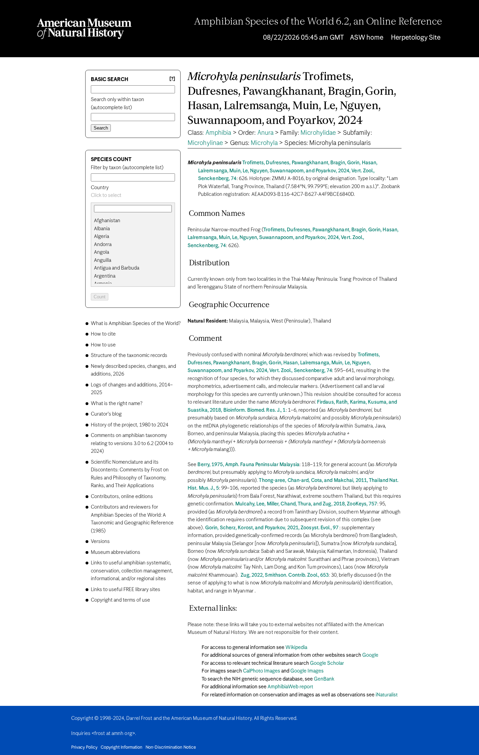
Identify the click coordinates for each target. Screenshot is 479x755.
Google (370, 655)
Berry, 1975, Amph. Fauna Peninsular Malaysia (248, 464)
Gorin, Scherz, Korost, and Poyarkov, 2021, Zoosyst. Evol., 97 (271, 527)
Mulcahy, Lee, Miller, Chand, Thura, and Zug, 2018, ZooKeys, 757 (306, 504)
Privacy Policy (84, 748)
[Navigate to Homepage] (84, 29)
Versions (100, 541)
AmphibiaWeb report (290, 686)
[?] (172, 79)
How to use (103, 345)
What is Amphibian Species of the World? (136, 323)
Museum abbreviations (115, 552)
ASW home (366, 37)
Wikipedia (296, 647)
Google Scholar (327, 663)
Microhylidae (318, 133)
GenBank (324, 679)
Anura (265, 133)
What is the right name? (116, 403)
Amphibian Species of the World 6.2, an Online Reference (318, 22)
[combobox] (133, 196)
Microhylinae (205, 143)
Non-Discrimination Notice (171, 748)
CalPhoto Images (261, 671)
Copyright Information (121, 748)
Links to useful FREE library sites (125, 589)
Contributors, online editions (122, 496)
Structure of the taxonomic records (129, 355)
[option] (135, 221)
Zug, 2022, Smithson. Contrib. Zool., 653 (285, 575)
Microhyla (264, 143)
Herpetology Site (415, 37)
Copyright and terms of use (120, 600)
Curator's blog (106, 414)
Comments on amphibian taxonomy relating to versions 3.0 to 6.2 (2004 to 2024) (132, 443)
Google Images (307, 671)
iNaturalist (387, 695)
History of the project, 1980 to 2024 (129, 425)
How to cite (103, 334)
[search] (133, 229)
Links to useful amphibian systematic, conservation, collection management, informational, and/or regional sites (132, 571)
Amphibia (218, 133)
